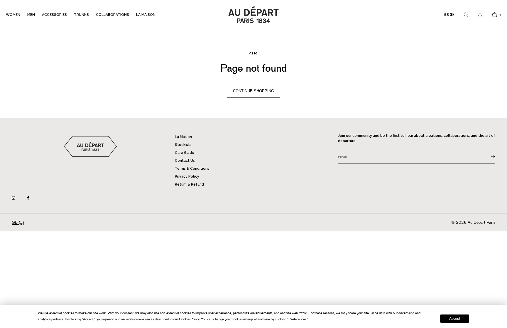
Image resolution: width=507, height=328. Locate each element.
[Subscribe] (488, 156)
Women (13, 15)
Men (31, 15)
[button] (466, 14)
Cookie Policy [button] (189, 319)
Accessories (54, 15)
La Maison (146, 15)
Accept (454, 319)
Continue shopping (253, 91)
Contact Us (185, 161)
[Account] (480, 14)
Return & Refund (189, 184)
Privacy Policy (187, 176)
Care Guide (184, 153)
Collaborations (112, 15)
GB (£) (449, 15)
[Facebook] (32, 197)
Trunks (81, 15)
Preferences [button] (297, 319)
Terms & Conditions (192, 168)
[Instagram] (18, 197)
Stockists (183, 145)
